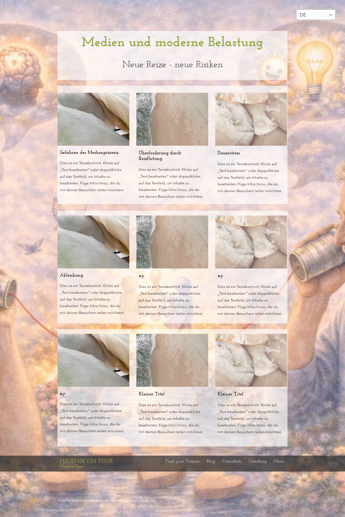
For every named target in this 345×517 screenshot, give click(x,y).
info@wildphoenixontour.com (136, 500)
